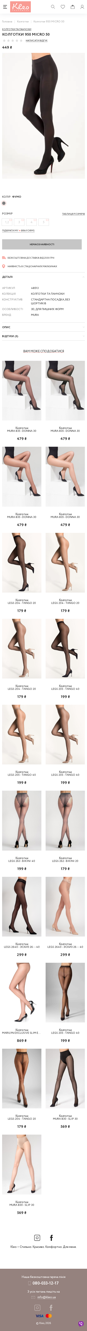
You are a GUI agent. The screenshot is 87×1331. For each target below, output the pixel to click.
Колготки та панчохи (16, 29)
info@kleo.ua (46, 1297)
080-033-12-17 (46, 1283)
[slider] (12, 40)
